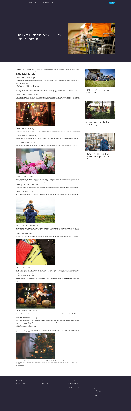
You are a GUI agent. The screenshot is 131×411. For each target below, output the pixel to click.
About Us (24, 2)
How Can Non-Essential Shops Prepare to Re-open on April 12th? (99, 156)
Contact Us (112, 2)
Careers (52, 2)
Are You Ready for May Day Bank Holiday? (97, 123)
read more (87, 95)
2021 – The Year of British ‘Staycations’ (97, 91)
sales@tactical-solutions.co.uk (24, 368)
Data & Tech (30, 2)
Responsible (42, 2)
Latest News (47, 2)
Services (36, 2)
